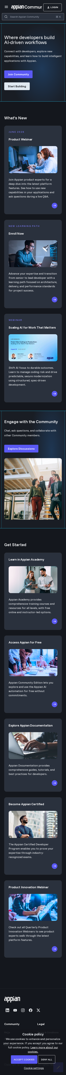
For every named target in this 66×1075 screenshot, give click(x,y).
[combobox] (33, 16)
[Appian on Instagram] (23, 1010)
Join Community (18, 74)
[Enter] (6, 16)
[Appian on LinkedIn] (7, 1010)
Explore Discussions (21, 448)
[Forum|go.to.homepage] (21, 7)
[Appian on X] (38, 1010)
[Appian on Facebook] (30, 1010)
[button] (33, 1068)
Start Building (17, 86)
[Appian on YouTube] (15, 1010)
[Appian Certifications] (33, 822)
